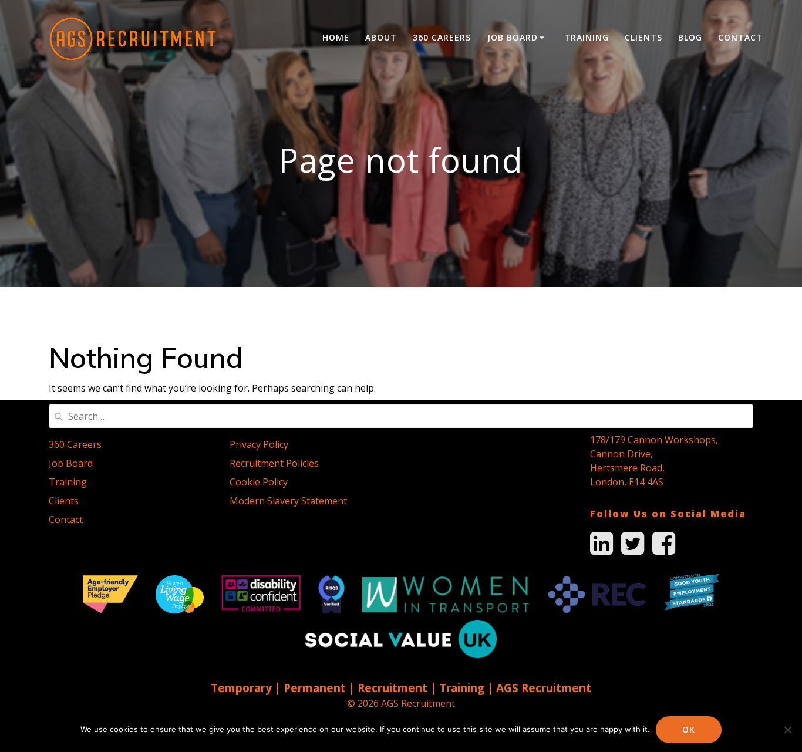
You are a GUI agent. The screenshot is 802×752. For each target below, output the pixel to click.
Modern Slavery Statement (288, 500)
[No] (787, 730)
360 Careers (442, 37)
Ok (688, 729)
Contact (740, 37)
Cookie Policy (259, 482)
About (381, 37)
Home (335, 37)
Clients (643, 37)
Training (586, 37)
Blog (690, 37)
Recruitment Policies (274, 463)
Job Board (512, 37)
